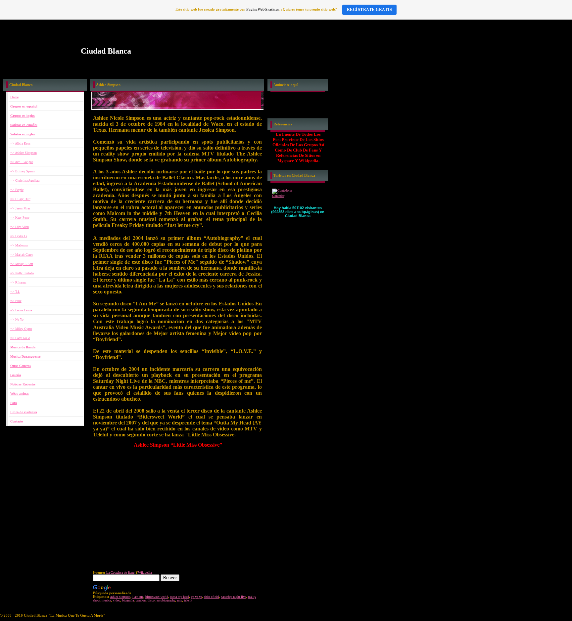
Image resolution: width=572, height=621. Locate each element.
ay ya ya (196, 597)
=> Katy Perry (19, 217)
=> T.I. (15, 291)
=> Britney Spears (22, 171)
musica (106, 600)
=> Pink (16, 301)
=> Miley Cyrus (21, 329)
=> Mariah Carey (21, 254)
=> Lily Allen (19, 227)
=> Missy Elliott (21, 264)
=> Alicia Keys (20, 143)
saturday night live (233, 597)
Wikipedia (145, 572)
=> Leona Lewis (21, 310)
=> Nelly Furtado (22, 273)
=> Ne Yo (17, 319)
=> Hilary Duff (20, 199)
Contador (278, 196)
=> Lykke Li (18, 236)
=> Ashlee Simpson (23, 153)
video (116, 600)
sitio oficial (211, 597)
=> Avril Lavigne (21, 162)
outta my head (179, 597)
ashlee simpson (120, 597)
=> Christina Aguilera (24, 180)
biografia (128, 600)
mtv (179, 600)
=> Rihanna (18, 282)
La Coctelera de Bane (120, 572)
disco (151, 600)
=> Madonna (18, 245)
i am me (137, 597)
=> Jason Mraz (20, 208)
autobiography (166, 600)
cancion (141, 600)
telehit (188, 600)
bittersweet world (156, 597)
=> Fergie (17, 190)
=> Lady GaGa (20, 338)
